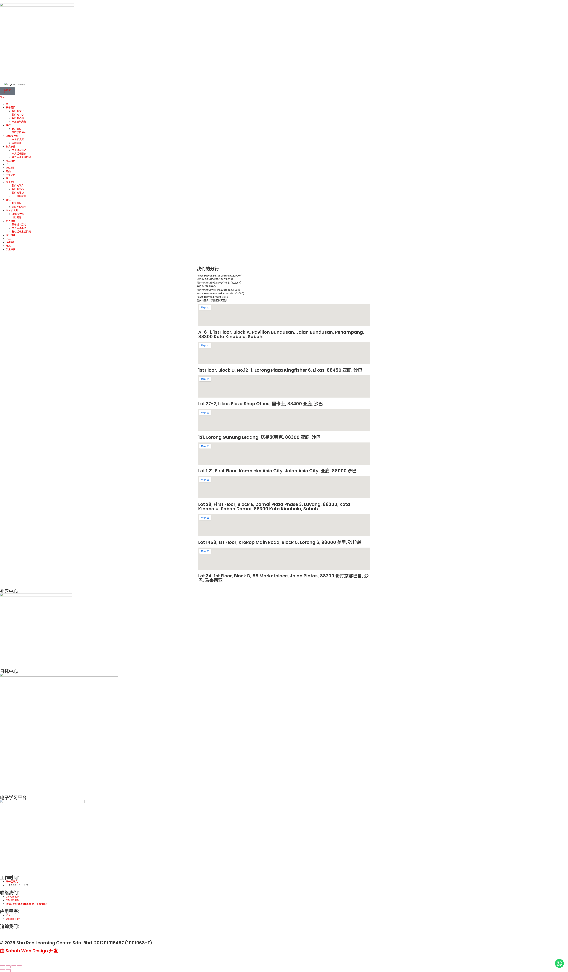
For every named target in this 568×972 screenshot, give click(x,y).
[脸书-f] (11, 932)
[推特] (3, 932)
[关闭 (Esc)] (19, 966)
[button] (559, 963)
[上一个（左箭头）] (2, 970)
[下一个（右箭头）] (8, 970)
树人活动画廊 (19, 153)
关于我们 (10, 107)
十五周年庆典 (19, 121)
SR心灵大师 (12, 136)
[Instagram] (19, 932)
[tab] (284, 276)
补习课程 (16, 128)
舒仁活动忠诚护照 (21, 157)
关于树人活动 (19, 150)
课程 (8, 125)
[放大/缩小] (2, 966)
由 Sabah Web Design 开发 (29, 951)
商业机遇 (10, 160)
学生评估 (10, 175)
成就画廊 (16, 143)
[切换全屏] (8, 966)
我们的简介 (18, 111)
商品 (8, 171)
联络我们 (10, 168)
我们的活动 (18, 118)
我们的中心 (18, 114)
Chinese (18, 84)
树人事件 (10, 146)
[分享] (13, 966)
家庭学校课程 (19, 132)
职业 (8, 164)
